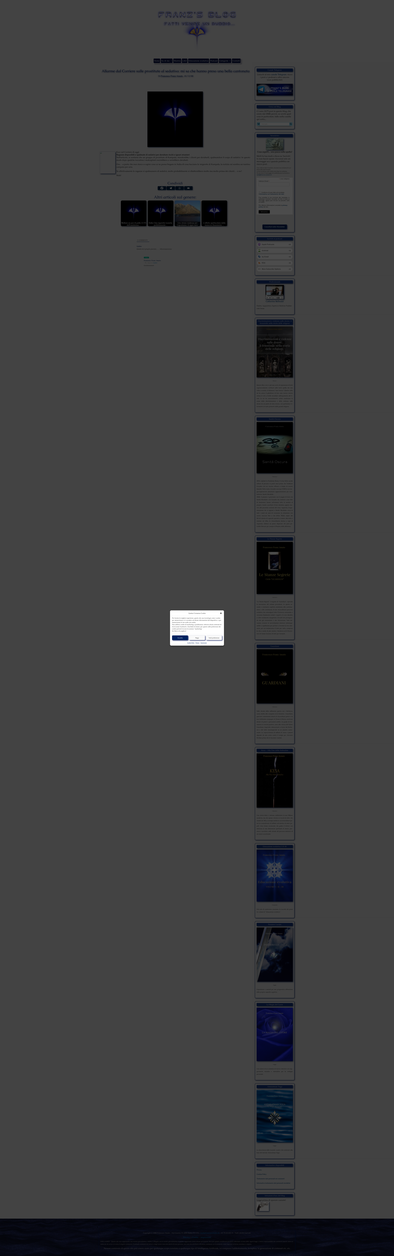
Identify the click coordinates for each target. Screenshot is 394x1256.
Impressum (203, 643)
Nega (197, 638)
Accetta (180, 638)
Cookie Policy (190, 643)
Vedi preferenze (214, 638)
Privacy (197, 643)
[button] (221, 613)
